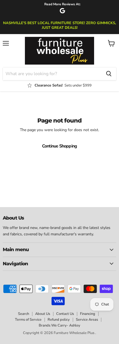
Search (23, 313)
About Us (42, 313)
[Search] (108, 73)
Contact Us (65, 313)
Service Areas (87, 319)
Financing (87, 313)
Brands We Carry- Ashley (59, 325)
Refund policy (59, 319)
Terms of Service (28, 319)
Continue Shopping (59, 146)
